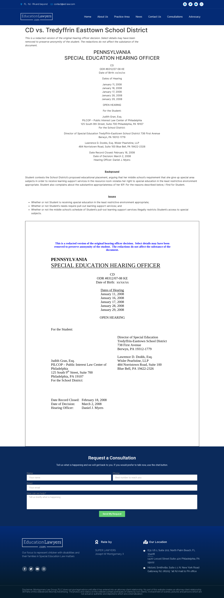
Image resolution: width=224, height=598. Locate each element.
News (139, 16)
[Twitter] (190, 4)
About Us (102, 16)
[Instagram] (201, 4)
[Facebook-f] (24, 568)
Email (29, 483)
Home (87, 16)
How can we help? (36, 493)
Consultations (175, 16)
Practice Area (122, 16)
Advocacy (194, 16)
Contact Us (154, 16)
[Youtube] (196, 4)
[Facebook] (185, 4)
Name (30, 473)
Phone (116, 473)
